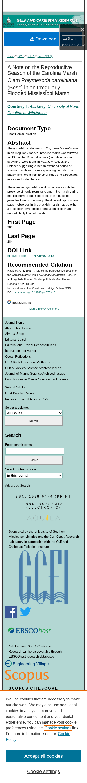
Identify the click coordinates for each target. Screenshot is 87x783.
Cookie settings (58, 728)
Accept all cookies (43, 756)
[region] (43, 736)
